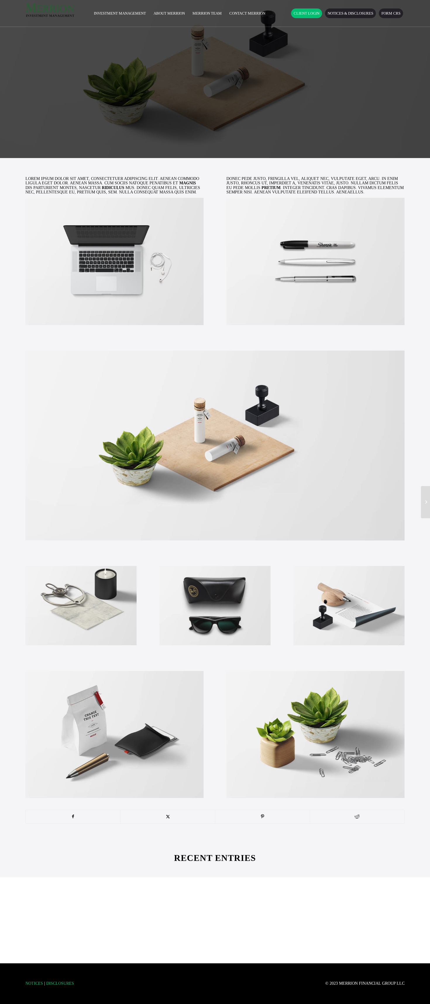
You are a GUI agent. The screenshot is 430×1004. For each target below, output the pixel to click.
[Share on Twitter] (168, 816)
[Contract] (425, 502)
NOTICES (34, 983)
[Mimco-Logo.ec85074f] (50, 13)
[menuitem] (120, 13)
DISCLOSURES (60, 983)
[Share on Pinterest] (262, 816)
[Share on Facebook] (73, 816)
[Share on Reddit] (357, 816)
